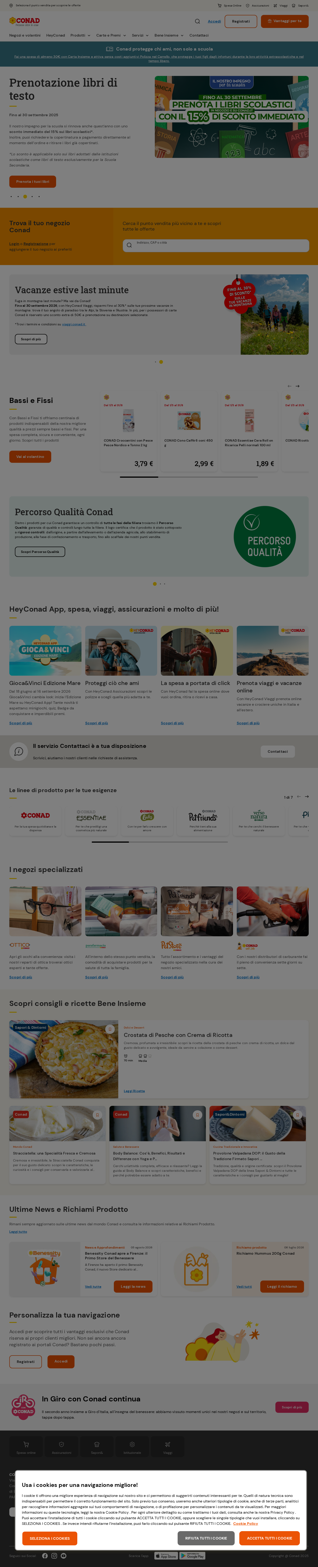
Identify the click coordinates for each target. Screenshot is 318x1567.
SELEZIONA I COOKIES (50, 1538)
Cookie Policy (245, 1523)
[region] (161, 1510)
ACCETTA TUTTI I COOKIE (269, 1538)
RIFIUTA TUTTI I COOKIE (206, 1538)
